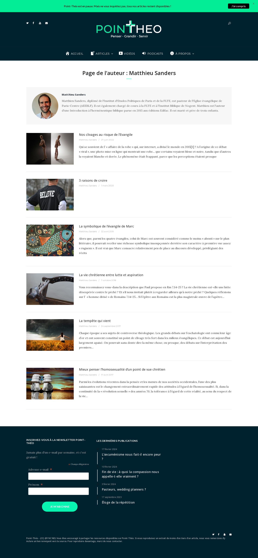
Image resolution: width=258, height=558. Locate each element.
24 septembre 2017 (111, 326)
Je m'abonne (60, 506)
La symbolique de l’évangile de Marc (106, 226)
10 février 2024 (109, 466)
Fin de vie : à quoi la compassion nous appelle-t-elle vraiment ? (130, 474)
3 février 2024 (109, 484)
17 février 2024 (109, 449)
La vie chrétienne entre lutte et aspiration (111, 275)
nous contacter (114, 541)
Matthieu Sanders (88, 139)
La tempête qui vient (95, 320)
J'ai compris (238, 6)
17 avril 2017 (107, 374)
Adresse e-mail (40, 469)
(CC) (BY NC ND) (48, 538)
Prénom (35, 484)
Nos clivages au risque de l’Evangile (106, 134)
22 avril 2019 (107, 231)
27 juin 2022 (107, 139)
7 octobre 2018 (108, 280)
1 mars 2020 (107, 185)
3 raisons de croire (93, 180)
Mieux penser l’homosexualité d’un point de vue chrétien (122, 369)
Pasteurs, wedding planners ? (124, 489)
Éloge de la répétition (118, 502)
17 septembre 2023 (112, 497)
